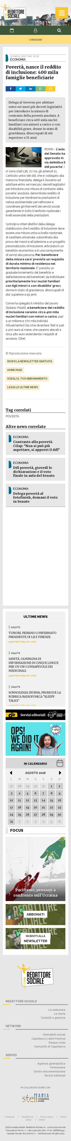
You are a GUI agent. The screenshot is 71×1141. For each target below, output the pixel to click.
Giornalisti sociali (54, 1034)
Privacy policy (46, 1117)
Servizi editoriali (54, 1075)
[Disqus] (35, 556)
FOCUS (16, 830)
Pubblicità (9, 1117)
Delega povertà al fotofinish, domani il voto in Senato (35, 497)
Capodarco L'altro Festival (48, 1038)
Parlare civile (57, 1042)
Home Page (14, 370)
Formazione (57, 1067)
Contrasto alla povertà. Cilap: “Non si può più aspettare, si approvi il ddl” (36, 446)
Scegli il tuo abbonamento (27, 378)
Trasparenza (27, 1117)
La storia (59, 1013)
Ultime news (35, 617)
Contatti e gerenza (53, 1017)
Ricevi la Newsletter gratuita (29, 361)
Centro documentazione (49, 1071)
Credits (41, 1119)
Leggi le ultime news (22, 387)
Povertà (12, 416)
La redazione (56, 1009)
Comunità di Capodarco (49, 1046)
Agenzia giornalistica (51, 1063)
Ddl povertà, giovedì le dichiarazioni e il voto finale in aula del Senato (34, 471)
